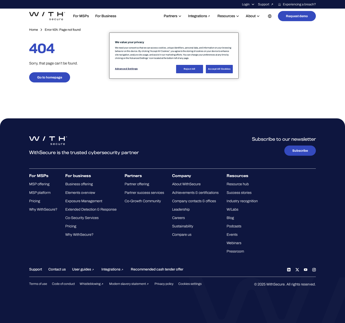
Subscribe (300, 150)
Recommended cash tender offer (157, 269)
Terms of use (38, 283)
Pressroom (235, 251)
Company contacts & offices (194, 201)
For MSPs (81, 16)
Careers (178, 218)
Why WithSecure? (43, 209)
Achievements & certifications (195, 193)
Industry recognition (242, 201)
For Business (105, 16)
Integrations (197, 16)
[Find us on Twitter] (297, 269)
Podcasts (234, 226)
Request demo (297, 16)
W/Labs (232, 209)
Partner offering (137, 184)
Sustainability (182, 226)
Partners (170, 16)
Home (33, 29)
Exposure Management (83, 201)
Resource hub (238, 184)
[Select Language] (270, 16)
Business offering (79, 184)
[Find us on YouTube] (305, 269)
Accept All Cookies (219, 69)
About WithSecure (186, 184)
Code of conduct (63, 283)
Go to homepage (49, 77)
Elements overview (80, 193)
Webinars (234, 243)
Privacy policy (164, 283)
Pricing (34, 201)
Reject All (189, 69)
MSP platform (40, 193)
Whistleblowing (90, 283)
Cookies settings (190, 283)
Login (246, 4)
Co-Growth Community (143, 201)
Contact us (57, 269)
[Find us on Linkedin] (289, 269)
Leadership (181, 209)
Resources (226, 16)
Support (263, 4)
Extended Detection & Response (91, 209)
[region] (174, 55)
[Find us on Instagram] (314, 269)
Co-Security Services (82, 218)
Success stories (239, 193)
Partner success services (144, 193)
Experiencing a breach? (299, 4)
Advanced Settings (126, 68)
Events (232, 235)
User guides (82, 269)
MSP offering (39, 184)
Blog (230, 218)
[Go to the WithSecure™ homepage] (47, 16)
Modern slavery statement (128, 283)
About (251, 16)
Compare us (181, 235)
